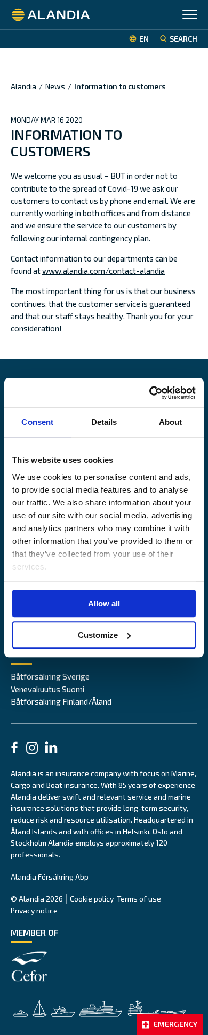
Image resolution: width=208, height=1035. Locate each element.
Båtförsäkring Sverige (50, 676)
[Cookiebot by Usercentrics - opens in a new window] (149, 393)
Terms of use (139, 898)
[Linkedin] (51, 749)
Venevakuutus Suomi (47, 689)
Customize (98, 634)
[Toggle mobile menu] (189, 16)
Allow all (104, 603)
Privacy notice (34, 910)
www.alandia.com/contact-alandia (103, 270)
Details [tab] (104, 421)
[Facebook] (14, 748)
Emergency (175, 1024)
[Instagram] (32, 749)
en (144, 38)
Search (183, 38)
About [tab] (170, 421)
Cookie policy (92, 898)
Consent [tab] (37, 421)
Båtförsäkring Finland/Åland (61, 701)
